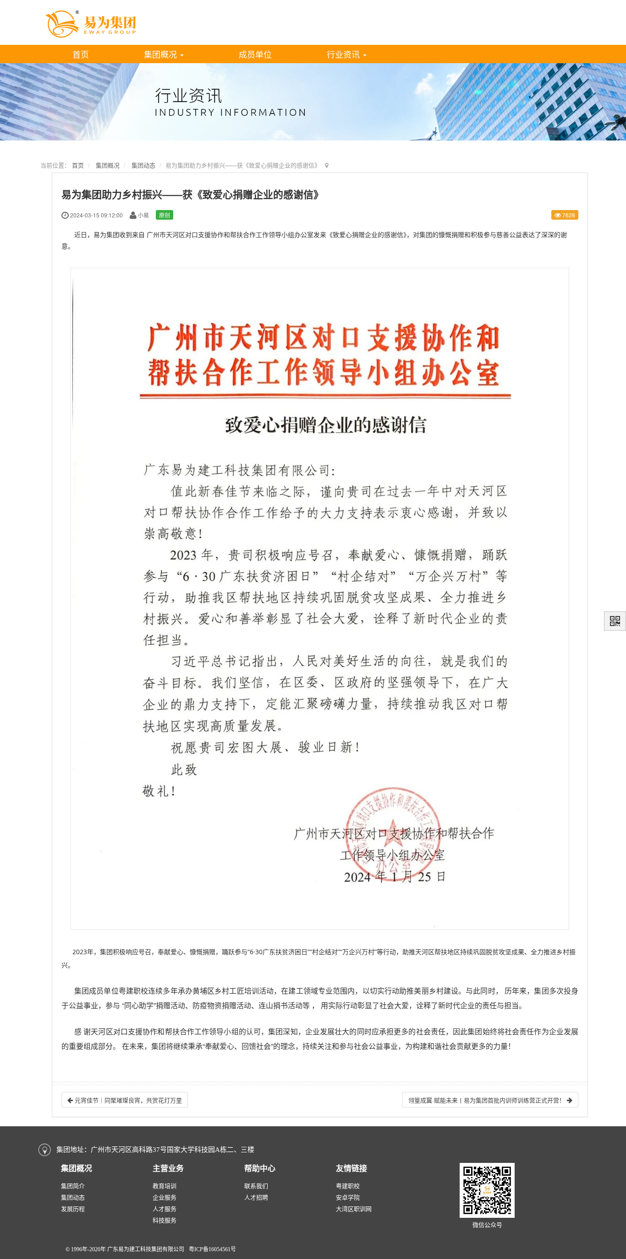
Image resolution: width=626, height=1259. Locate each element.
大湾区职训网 (354, 1208)
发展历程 (73, 1208)
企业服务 (164, 1197)
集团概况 (161, 54)
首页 (80, 54)
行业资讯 (344, 54)
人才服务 (164, 1208)
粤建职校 (348, 1186)
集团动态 (143, 165)
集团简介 (73, 1186)
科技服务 (164, 1220)
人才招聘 (256, 1197)
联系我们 (256, 1186)
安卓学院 (348, 1197)
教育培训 (164, 1186)
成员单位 (255, 54)
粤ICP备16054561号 (212, 1249)
